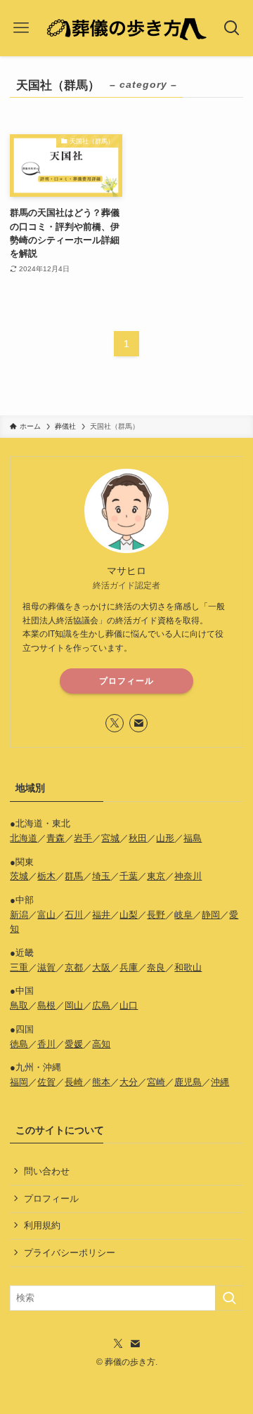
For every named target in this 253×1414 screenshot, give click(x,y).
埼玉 (101, 876)
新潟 (19, 914)
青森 (55, 838)
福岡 (19, 1082)
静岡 (211, 914)
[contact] (138, 723)
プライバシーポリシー (69, 1252)
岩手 (83, 838)
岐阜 (183, 914)
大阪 (101, 967)
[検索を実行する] (229, 1298)
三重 (19, 967)
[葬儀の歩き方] (126, 28)
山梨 (128, 914)
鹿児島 (188, 1082)
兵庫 (128, 967)
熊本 (101, 1082)
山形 (165, 838)
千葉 (128, 876)
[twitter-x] (114, 723)
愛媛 (74, 1044)
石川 (74, 914)
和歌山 (188, 967)
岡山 (74, 1005)
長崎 (74, 1082)
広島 (101, 1005)
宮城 (110, 838)
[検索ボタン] (232, 28)
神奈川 (188, 876)
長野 (156, 914)
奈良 (156, 967)
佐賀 (46, 1082)
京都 (74, 967)
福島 (192, 838)
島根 (46, 1005)
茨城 (19, 876)
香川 (46, 1044)
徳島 (19, 1044)
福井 (101, 914)
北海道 (23, 838)
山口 (128, 1005)
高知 (101, 1044)
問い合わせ (47, 1171)
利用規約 (42, 1225)
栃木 (46, 876)
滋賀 (46, 967)
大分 (128, 1082)
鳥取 (19, 1005)
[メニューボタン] (20, 28)
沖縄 (220, 1082)
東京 (156, 876)
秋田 (138, 838)
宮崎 (156, 1082)
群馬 (74, 876)
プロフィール (126, 681)
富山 (46, 914)
